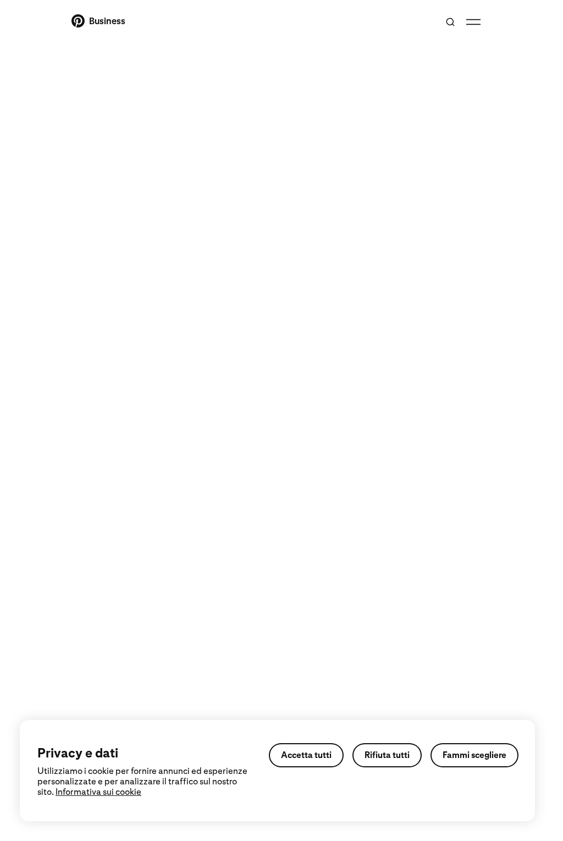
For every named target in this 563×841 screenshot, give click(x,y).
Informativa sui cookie (98, 792)
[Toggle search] (450, 22)
